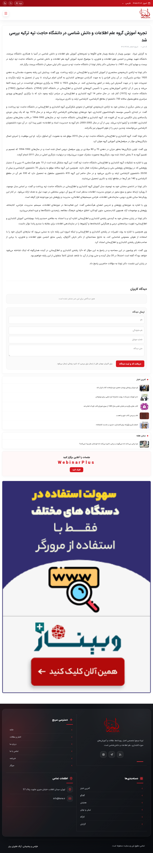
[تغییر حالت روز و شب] (5, 3)
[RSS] (10, 3)
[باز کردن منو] (6, 13)
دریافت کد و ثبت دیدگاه (130, 363)
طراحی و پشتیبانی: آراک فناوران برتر (23, 846)
